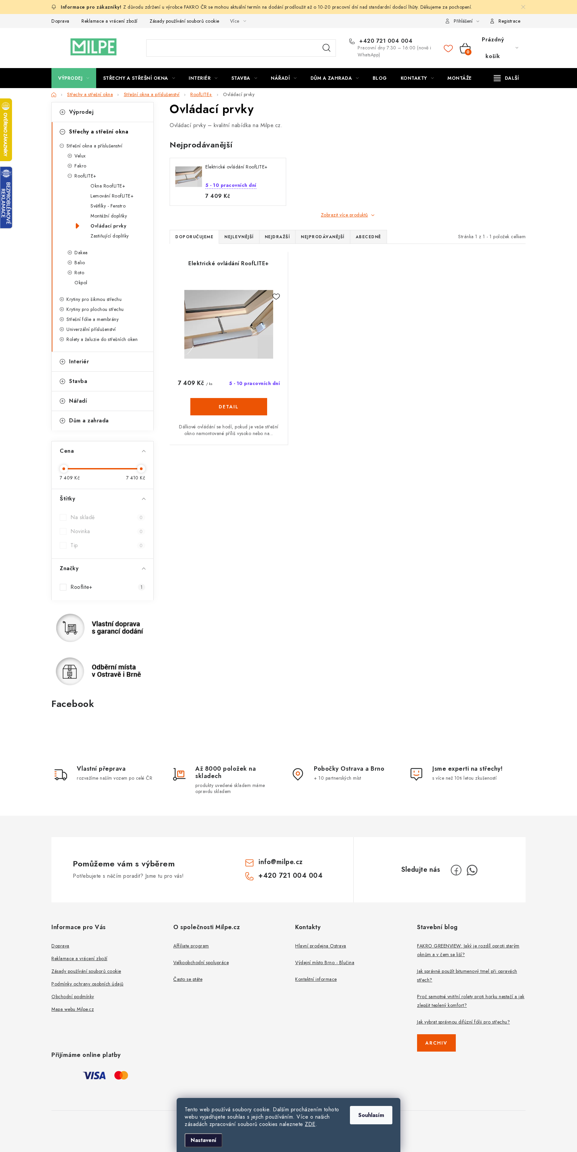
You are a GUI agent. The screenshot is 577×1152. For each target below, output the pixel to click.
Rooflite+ (106, 587)
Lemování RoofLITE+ (112, 196)
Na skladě (106, 517)
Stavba (78, 381)
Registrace (509, 21)
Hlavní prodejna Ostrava (320, 945)
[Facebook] (456, 870)
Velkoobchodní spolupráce (201, 962)
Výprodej (81, 112)
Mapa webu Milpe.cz (72, 1009)
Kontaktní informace (316, 979)
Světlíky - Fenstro (108, 206)
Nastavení (203, 1140)
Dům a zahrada (89, 420)
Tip (106, 545)
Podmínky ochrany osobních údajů (87, 984)
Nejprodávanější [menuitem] (323, 237)
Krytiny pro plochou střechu (95, 309)
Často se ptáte (187, 979)
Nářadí (78, 401)
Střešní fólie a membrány (92, 319)
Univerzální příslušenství (91, 329)
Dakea (81, 252)
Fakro (80, 165)
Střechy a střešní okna (98, 131)
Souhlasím (371, 1115)
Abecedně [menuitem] (368, 237)
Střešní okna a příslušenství (94, 145)
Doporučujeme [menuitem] (194, 237)
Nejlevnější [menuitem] (239, 237)
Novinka (106, 531)
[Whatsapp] (472, 870)
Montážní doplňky (108, 216)
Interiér (79, 361)
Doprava (60, 21)
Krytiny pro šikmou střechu (94, 299)
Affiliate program (191, 945)
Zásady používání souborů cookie (184, 21)
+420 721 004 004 (385, 41)
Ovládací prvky (108, 226)
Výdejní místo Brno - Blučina (324, 962)
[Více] (506, 78)
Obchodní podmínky (72, 996)
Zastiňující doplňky (109, 236)
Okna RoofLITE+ (107, 185)
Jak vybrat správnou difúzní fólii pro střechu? (463, 1022)
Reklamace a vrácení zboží (109, 21)
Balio (79, 262)
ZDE (310, 1124)
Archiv (436, 1043)
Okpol (80, 282)
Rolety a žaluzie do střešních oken (102, 339)
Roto (79, 272)
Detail (228, 406)
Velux (80, 155)
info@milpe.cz (280, 862)
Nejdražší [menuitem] (277, 237)
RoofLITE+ (85, 175)
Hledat (326, 48)
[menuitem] (73, 78)
